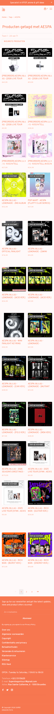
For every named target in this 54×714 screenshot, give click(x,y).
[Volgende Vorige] (37, 591)
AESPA (17, 17)
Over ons (6, 630)
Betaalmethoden (9, 647)
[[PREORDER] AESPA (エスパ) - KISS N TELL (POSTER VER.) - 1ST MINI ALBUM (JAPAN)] (14, 146)
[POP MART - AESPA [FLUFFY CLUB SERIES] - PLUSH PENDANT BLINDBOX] (40, 185)
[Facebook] (3, 690)
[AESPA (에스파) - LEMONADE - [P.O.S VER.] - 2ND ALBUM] (14, 414)
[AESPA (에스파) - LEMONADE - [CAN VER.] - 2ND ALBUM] (14, 368)
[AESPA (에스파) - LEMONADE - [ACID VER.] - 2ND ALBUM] (40, 279)
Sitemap (6, 660)
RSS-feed (6, 664)
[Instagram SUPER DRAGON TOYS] (12, 690)
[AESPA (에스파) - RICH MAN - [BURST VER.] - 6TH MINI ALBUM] (14, 545)
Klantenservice (9, 655)
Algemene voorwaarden (13, 634)
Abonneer (27, 618)
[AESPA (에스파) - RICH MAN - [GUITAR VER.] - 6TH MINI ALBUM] (40, 493)
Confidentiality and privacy (14, 643)
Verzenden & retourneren (13, 651)
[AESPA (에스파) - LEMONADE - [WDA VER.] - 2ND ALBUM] (40, 414)
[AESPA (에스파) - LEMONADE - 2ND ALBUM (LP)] (14, 185)
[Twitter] (7, 690)
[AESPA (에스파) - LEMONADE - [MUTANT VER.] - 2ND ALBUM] (40, 368)
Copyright (6, 638)
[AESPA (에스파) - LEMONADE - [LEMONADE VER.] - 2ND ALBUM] (40, 325)
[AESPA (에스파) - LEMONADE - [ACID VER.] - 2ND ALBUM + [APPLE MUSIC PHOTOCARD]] (14, 279)
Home (4, 17)
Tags (10, 17)
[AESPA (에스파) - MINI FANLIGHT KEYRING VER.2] (14, 325)
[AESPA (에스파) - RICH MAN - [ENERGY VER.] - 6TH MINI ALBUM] (40, 545)
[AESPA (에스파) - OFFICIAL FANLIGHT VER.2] (14, 233)
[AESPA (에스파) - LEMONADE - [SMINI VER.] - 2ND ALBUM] (40, 233)
